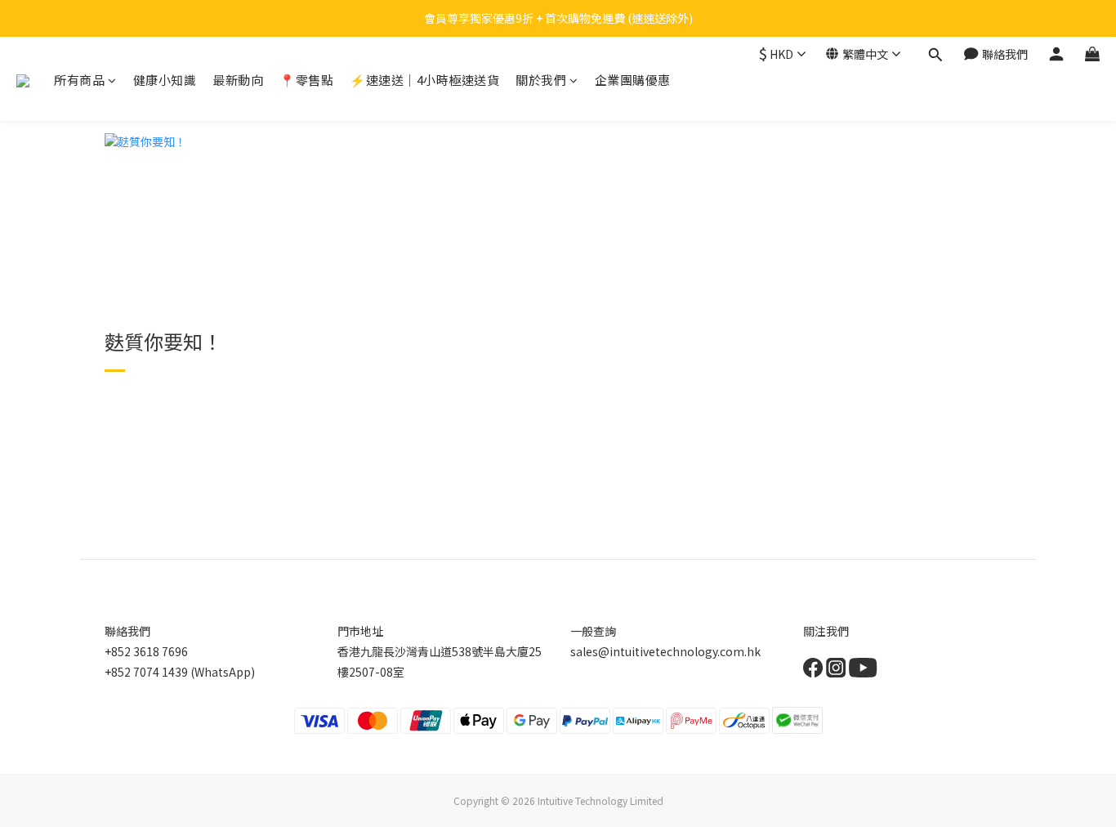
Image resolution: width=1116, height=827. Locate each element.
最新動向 (237, 79)
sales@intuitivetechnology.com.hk (665, 651)
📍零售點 (306, 79)
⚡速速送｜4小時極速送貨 (424, 79)
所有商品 (79, 79)
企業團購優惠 (633, 79)
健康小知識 (165, 79)
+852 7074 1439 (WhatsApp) (180, 672)
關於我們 (541, 79)
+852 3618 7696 (146, 651)
